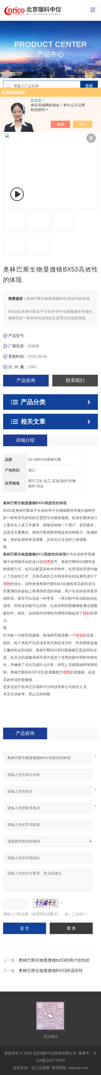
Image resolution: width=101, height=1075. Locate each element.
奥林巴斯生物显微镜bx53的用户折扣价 (54, 960)
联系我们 (75, 380)
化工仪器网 (40, 1068)
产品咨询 (26, 380)
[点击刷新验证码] (46, 903)
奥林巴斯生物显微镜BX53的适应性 (51, 970)
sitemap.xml (78, 1068)
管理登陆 (59, 1068)
